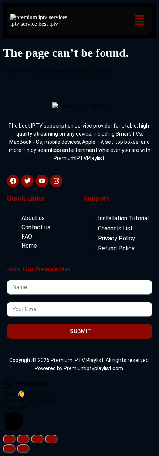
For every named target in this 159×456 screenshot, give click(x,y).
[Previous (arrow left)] (9, 448)
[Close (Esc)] (51, 439)
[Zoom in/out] (9, 439)
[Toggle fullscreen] (23, 439)
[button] (139, 20)
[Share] (37, 439)
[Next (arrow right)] (23, 448)
